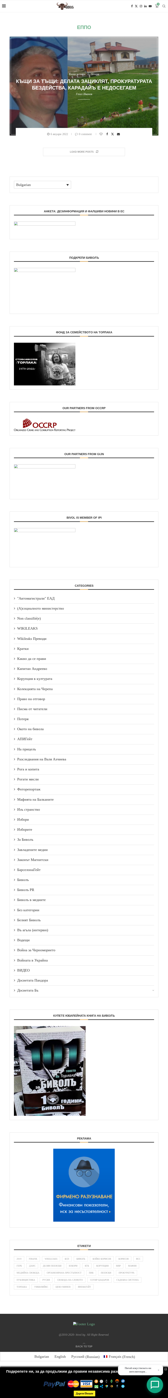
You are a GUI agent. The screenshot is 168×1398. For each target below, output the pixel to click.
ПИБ (91, 1273)
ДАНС (32, 1266)
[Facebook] (132, 6)
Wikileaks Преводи (32, 639)
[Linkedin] (145, 6)
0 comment (85, 134)
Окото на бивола (30, 729)
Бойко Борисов (102, 1259)
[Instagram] (141, 6)
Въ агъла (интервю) (32, 930)
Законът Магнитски (32, 860)
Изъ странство (28, 809)
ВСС (138, 1259)
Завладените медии (32, 850)
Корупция (102, 1266)
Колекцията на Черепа (35, 689)
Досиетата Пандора (32, 980)
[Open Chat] (155, 1385)
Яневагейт (84, 1287)
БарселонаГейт (29, 870)
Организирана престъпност (64, 1273)
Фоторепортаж (28, 789)
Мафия (132, 1266)
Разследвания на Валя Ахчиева (41, 759)
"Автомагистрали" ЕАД (35, 598)
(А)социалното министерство (40, 608)
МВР (118, 1266)
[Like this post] (101, 134)
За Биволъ (25, 839)
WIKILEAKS (27, 628)
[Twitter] (136, 6)
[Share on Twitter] (113, 134)
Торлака (22, 1287)
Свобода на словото (70, 1280)
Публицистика (26, 1280)
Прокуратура (126, 1273)
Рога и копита (28, 769)
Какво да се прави (31, 659)
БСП (67, 1259)
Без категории (28, 910)
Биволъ (23, 880)
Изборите (24, 829)
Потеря (22, 719)
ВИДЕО (23, 970)
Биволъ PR (25, 890)
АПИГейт (24, 739)
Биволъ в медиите (31, 900)
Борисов (123, 1259)
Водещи (23, 940)
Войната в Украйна (32, 960)
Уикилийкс (41, 1287)
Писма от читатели (32, 709)
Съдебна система (127, 1280)
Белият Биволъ (29, 920)
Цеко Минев (63, 1287)
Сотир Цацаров (99, 1280)
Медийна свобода (28, 1273)
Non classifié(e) (29, 618)
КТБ (87, 1266)
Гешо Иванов (84, 94)
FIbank (33, 1259)
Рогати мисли (28, 779)
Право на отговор (31, 699)
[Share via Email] (119, 134)
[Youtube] (150, 6)
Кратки (23, 649)
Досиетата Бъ (27, 990)
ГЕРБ (19, 1266)
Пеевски (106, 1273)
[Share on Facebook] (107, 134)
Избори (23, 819)
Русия (46, 1280)
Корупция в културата (34, 679)
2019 (19, 1259)
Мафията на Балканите (35, 799)
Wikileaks (51, 1259)
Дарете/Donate (84, 1393)
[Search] (164, 6)
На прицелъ (26, 749)
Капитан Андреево (32, 669)
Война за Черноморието (36, 950)
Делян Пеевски (52, 1266)
